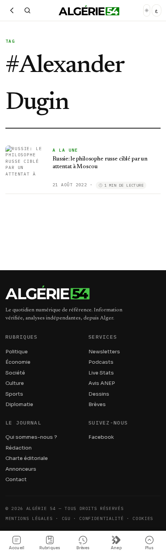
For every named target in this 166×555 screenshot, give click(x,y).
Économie (17, 362)
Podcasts (100, 362)
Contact (16, 479)
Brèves (97, 404)
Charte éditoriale (26, 458)
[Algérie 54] (89, 10)
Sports (14, 394)
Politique (16, 351)
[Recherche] (27, 10)
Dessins (98, 394)
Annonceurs (20, 469)
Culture (14, 383)
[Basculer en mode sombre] (146, 10)
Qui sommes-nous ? (31, 437)
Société (15, 372)
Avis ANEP (101, 383)
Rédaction (18, 448)
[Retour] (12, 10)
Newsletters (104, 351)
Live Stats (101, 372)
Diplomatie (19, 404)
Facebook (101, 437)
